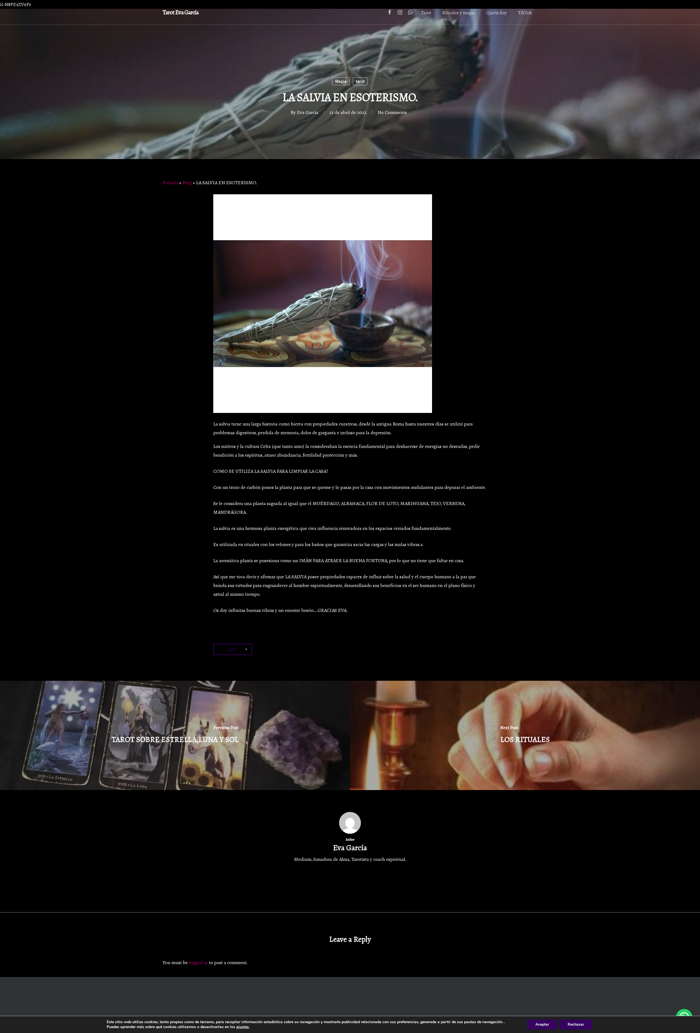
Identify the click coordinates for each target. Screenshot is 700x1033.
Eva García (307, 112)
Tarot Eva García (181, 12)
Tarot (426, 12)
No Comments (392, 112)
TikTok (525, 12)
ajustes (242, 1027)
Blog (187, 182)
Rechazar (576, 1024)
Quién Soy (496, 12)
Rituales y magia (458, 12)
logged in (198, 962)
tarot (360, 81)
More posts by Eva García (350, 883)
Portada (170, 182)
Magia (340, 81)
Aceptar (542, 1024)
